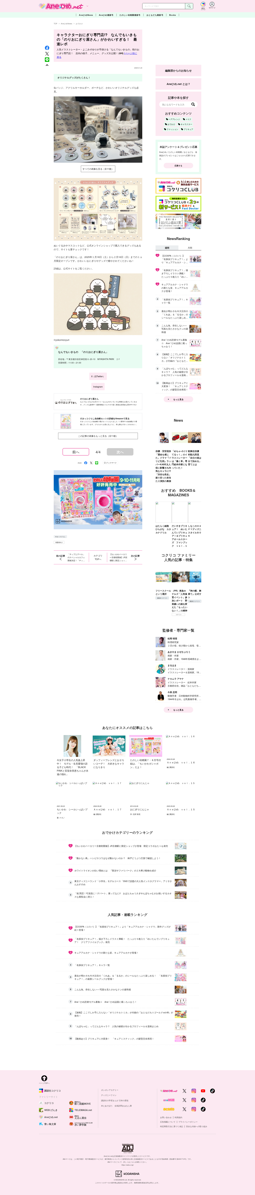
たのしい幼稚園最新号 (130, 15)
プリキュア (188, 129)
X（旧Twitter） (98, 376)
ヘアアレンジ (174, 119)
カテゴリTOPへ (98, 557)
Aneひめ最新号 (106, 15)
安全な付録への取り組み (196, 1126)
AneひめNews (86, 15)
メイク (188, 119)
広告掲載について (167, 1121)
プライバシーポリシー (188, 1121)
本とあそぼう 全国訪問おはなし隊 (116, 1105)
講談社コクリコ (162, 598)
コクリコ (178, 614)
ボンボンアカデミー (109, 1090)
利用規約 (178, 1117)
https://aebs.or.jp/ (127, 1165)
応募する (178, 165)
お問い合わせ (166, 1117)
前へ (76, 451)
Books (172, 15)
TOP (55, 23)
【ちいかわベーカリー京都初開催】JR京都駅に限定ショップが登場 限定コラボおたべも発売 (118, 557)
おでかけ (79, 23)
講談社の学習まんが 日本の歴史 (115, 1100)
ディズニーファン (108, 1095)
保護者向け (59, 542)
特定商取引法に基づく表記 (171, 1126)
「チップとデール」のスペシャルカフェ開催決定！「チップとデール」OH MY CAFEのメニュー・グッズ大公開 (77, 557)
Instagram (98, 386)
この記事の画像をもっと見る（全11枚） (98, 435)
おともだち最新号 (155, 15)
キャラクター (186, 124)
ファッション (172, 129)
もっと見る (178, 399)
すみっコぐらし (60, 537)
